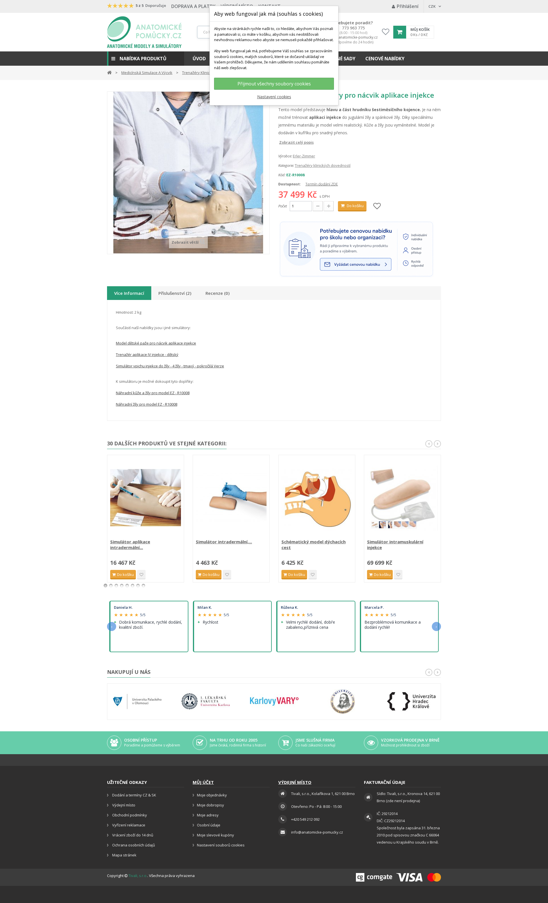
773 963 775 (353, 28)
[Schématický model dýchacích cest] (316, 497)
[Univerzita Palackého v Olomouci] (137, 701)
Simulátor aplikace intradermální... (130, 544)
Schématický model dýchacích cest (313, 544)
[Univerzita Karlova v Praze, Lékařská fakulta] (205, 701)
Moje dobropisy (210, 805)
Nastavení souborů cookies (221, 845)
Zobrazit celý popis (282, 142)
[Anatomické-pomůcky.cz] (144, 32)
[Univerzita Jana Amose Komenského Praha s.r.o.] (342, 701)
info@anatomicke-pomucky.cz (353, 37)
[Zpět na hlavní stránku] (109, 72)
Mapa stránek (123, 855)
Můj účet (203, 782)
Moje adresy (208, 815)
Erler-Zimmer (304, 156)
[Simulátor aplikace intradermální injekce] (145, 497)
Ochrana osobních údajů (133, 845)
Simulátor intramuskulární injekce (395, 544)
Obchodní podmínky (129, 815)
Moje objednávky (212, 795)
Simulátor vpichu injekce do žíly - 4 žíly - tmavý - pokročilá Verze (170, 366)
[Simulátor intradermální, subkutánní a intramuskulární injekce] (231, 497)
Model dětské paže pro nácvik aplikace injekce (156, 343)
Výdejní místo (123, 805)
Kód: (281, 174)
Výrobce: (285, 156)
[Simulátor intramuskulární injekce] (402, 497)
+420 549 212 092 (305, 819)
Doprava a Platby (193, 6)
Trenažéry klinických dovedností (322, 165)
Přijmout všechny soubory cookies (274, 84)
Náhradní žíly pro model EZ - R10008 (146, 404)
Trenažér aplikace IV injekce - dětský (147, 354)
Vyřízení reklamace (128, 825)
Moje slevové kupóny (215, 835)
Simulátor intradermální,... (224, 541)
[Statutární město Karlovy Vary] (274, 701)
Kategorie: (286, 165)
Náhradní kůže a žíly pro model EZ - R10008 (153, 392)
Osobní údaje (208, 825)
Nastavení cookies (274, 96)
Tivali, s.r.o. (137, 875)
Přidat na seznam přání (141, 574)
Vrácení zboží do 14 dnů (132, 835)
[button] (145, 58)
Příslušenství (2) (174, 293)
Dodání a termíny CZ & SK (133, 795)
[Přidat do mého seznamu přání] (377, 206)
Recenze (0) (217, 293)
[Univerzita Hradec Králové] (411, 701)
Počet (282, 206)
